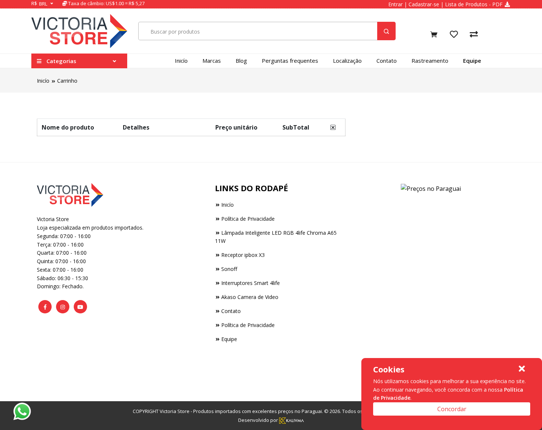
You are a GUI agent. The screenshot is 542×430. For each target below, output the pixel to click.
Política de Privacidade (248, 218)
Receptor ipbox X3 (243, 254)
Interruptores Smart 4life (250, 282)
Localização (347, 60)
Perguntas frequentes (290, 60)
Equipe (472, 60)
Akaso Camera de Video (249, 296)
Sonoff (229, 268)
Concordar (451, 409)
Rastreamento (429, 60)
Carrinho (67, 80)
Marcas (211, 60)
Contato (386, 60)
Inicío (181, 60)
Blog (241, 60)
